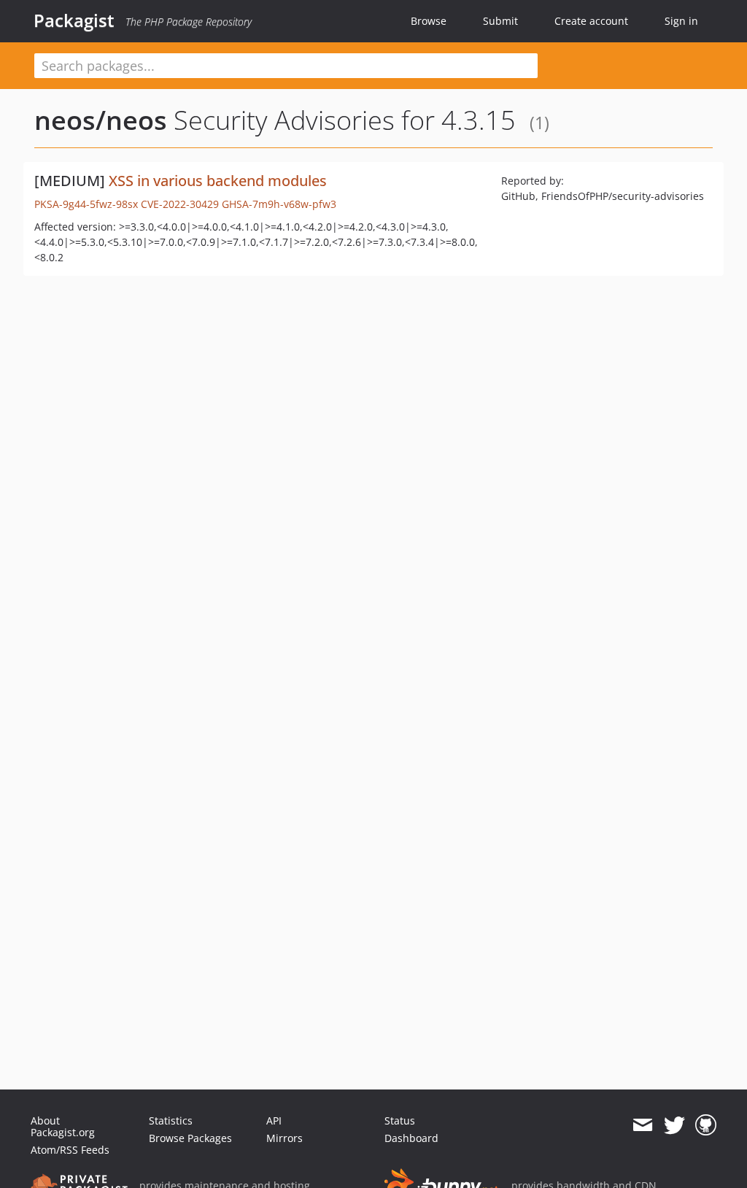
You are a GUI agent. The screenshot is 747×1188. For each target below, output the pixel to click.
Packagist (74, 20)
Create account (591, 21)
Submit (500, 21)
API (274, 1120)
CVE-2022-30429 (180, 204)
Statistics (171, 1120)
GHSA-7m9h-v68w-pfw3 (279, 204)
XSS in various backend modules (218, 180)
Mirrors (284, 1138)
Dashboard (411, 1138)
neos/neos (100, 120)
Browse (428, 21)
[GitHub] (705, 1125)
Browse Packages (190, 1138)
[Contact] (642, 1125)
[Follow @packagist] (674, 1125)
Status (399, 1120)
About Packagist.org (63, 1126)
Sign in (681, 21)
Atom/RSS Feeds (70, 1150)
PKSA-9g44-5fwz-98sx (86, 204)
